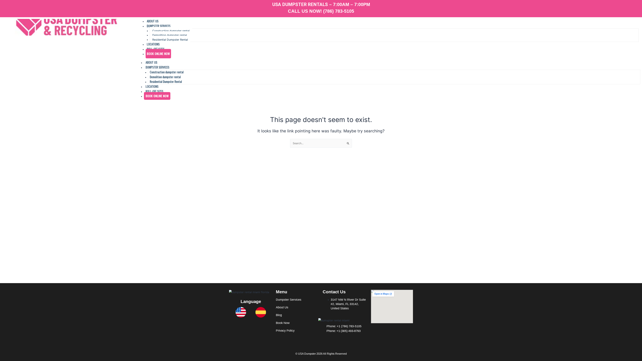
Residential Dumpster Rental (170, 39)
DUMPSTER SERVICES (159, 26)
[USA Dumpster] (67, 27)
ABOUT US (151, 62)
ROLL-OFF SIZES (154, 91)
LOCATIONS (152, 86)
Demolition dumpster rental (169, 35)
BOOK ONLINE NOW (158, 53)
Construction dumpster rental (171, 30)
